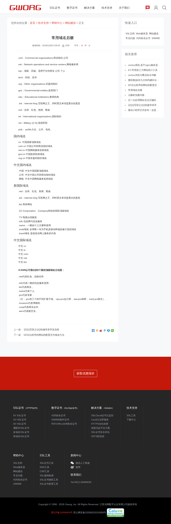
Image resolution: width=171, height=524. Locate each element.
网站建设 (70, 23)
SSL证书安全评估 (100, 432)
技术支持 (107, 7)
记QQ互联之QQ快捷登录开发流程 (41, 329)
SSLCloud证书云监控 (102, 415)
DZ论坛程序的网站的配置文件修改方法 (44, 335)
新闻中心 (76, 455)
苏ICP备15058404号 (62, 512)
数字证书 (72, 7)
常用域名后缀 (135, 90)
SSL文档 (130, 33)
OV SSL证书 (19, 419)
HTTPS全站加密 (99, 423)
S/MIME (156, 38)
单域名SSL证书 (21, 436)
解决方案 (89, 7)
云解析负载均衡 (136, 95)
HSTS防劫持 (97, 436)
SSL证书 (55, 7)
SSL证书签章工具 (49, 483)
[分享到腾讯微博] (104, 330)
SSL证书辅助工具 (49, 479)
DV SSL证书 (19, 423)
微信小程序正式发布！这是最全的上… (148, 110)
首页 (32, 23)
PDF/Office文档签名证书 (64, 423)
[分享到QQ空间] (97, 330)
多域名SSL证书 (21, 432)
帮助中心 (57, 23)
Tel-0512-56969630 (81, 482)
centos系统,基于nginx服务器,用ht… (146, 65)
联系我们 (76, 474)
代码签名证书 (143, 38)
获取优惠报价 (85, 373)
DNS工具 (44, 467)
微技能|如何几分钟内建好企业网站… (147, 80)
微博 (78, 467)
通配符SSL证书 (21, 428)
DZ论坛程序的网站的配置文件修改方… (148, 85)
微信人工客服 (83, 463)
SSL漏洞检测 (46, 475)
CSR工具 (44, 471)
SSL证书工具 (46, 463)
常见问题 (130, 38)
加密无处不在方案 (100, 428)
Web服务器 (142, 33)
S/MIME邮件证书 (60, 419)
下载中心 (131, 419)
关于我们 (124, 7)
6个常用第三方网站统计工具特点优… (147, 70)
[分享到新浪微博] (101, 330)
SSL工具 (131, 415)
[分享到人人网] (108, 330)
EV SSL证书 (19, 415)
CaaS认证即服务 (100, 419)
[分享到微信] (112, 330)
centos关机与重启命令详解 (142, 75)
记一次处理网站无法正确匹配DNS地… (148, 100)
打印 (67, 45)
